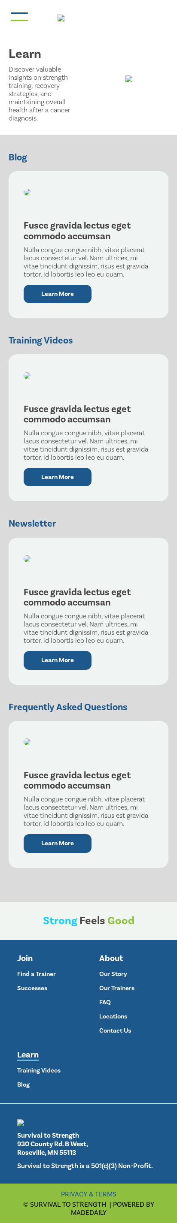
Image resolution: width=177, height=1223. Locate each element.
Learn (28, 1054)
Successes (32, 988)
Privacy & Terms (88, 1194)
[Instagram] (102, 1054)
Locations (113, 1016)
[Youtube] (129, 1054)
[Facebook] (116, 1054)
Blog (23, 1084)
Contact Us (115, 1030)
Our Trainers (116, 988)
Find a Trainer (36, 974)
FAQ (105, 1002)
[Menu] (17, 16)
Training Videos (39, 1070)
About (111, 958)
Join (25, 958)
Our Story (113, 974)
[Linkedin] (142, 1054)
